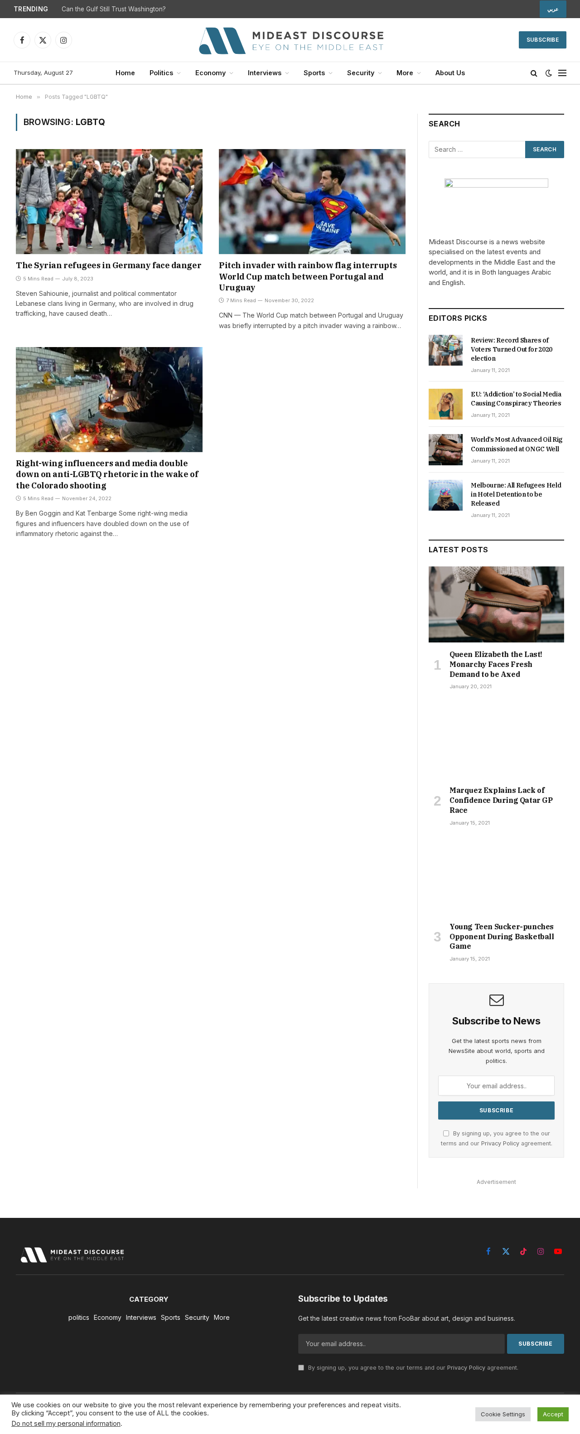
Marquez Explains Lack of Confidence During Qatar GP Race (501, 800)
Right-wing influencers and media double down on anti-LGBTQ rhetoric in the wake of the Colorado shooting (107, 474)
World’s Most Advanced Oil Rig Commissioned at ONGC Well (516, 444)
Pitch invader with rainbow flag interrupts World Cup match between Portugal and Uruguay (307, 276)
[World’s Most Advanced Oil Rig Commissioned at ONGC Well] (446, 449)
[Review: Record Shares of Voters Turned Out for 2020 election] (446, 350)
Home (125, 73)
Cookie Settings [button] (503, 1414)
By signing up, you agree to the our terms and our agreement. (412, 1367)
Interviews (264, 73)
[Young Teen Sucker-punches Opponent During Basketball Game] (496, 877)
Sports (314, 73)
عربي (553, 9)
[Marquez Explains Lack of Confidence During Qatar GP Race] (496, 740)
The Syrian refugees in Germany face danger (108, 265)
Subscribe (543, 39)
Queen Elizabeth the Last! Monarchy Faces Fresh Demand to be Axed (496, 664)
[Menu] (562, 73)
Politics (161, 73)
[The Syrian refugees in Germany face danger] (109, 201)
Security (360, 73)
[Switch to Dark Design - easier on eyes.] (548, 73)
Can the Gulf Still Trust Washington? (114, 9)
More (404, 73)
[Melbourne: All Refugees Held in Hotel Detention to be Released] (446, 495)
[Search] (534, 73)
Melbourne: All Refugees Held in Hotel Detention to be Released (516, 494)
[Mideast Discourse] (290, 40)
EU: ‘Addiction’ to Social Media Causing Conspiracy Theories (516, 398)
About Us (450, 73)
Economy (210, 73)
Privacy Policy (500, 1143)
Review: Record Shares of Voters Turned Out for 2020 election (511, 349)
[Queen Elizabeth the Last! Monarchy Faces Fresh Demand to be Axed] (496, 604)
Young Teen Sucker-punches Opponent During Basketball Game (502, 936)
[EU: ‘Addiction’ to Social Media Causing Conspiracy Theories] (446, 404)
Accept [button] (553, 1414)
